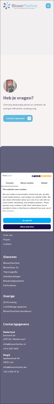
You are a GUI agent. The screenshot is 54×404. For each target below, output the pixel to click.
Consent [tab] (10, 183)
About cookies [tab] (27, 183)
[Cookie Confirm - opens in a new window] (41, 176)
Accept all (27, 220)
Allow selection (27, 227)
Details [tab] (44, 183)
